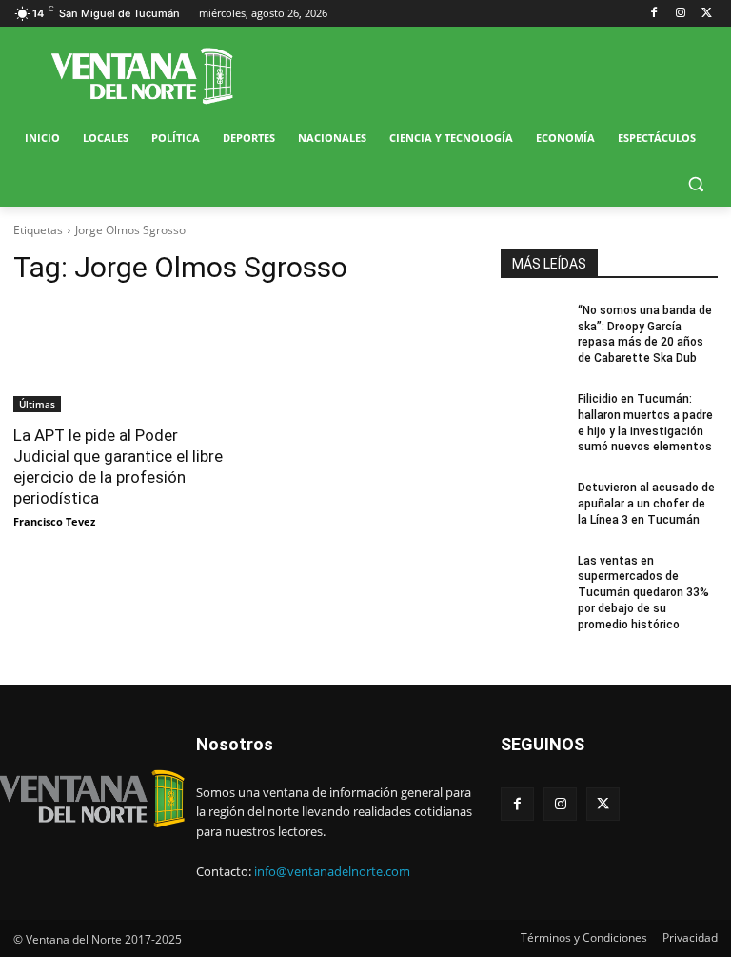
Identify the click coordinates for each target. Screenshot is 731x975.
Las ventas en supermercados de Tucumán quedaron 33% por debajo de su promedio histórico (643, 592)
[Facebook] (654, 14)
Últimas (37, 403)
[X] (707, 14)
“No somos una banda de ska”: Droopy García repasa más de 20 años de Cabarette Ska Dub (645, 334)
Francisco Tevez (54, 521)
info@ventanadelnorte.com (332, 871)
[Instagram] (680, 14)
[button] (695, 184)
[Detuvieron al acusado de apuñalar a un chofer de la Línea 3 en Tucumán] (533, 503)
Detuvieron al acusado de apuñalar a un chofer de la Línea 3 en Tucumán (646, 504)
